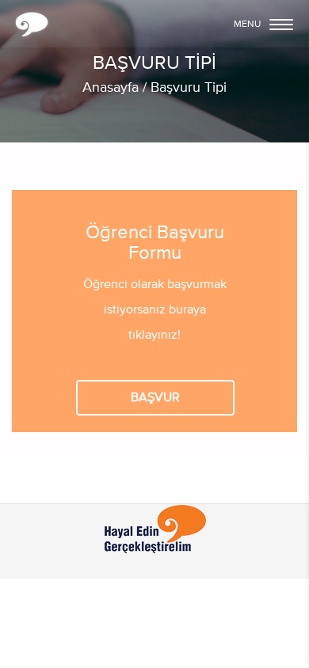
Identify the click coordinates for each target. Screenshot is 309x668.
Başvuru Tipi (189, 88)
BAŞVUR (155, 398)
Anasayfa (110, 88)
